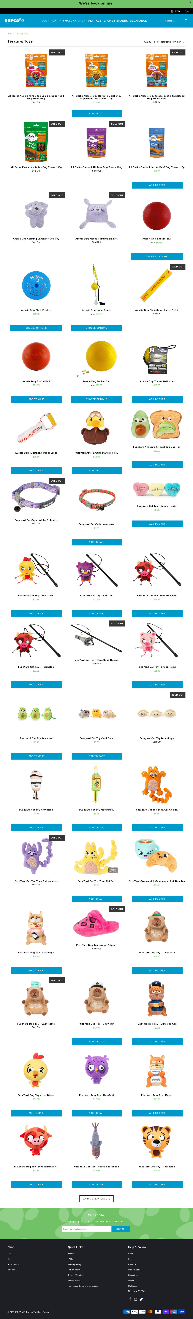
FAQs (70, 1259)
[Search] (186, 21)
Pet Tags (11, 1270)
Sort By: (148, 42)
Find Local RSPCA (136, 1291)
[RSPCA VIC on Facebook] (130, 1299)
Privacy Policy (74, 1280)
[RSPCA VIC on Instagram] (136, 1299)
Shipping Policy (74, 1264)
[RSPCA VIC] (14, 21)
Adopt (130, 1254)
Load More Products (96, 1199)
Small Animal (13, 1264)
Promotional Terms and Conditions (83, 1286)
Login (177, 11)
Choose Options (156, 256)
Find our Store (134, 1270)
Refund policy (74, 1270)
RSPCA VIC (19, 1312)
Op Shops (132, 1286)
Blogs (130, 1259)
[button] (46, 21)
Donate (131, 1280)
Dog (9, 1254)
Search (71, 1254)
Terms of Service (75, 1275)
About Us (132, 1264)
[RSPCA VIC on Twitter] (141, 1299)
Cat (9, 1259)
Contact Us (133, 1275)
